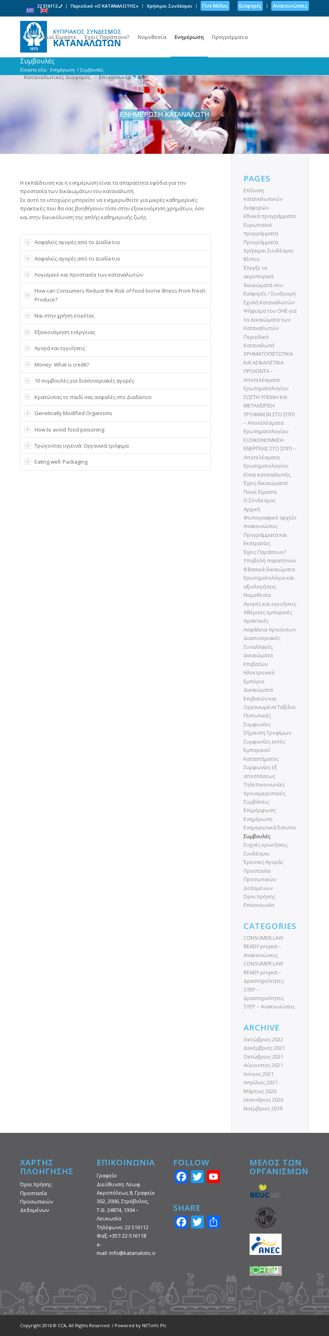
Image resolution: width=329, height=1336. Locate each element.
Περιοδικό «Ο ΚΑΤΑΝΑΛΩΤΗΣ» (104, 6)
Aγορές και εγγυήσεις (270, 603)
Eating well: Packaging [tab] (61, 461)
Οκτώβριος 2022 (263, 1039)
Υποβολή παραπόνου (270, 560)
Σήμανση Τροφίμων (267, 732)
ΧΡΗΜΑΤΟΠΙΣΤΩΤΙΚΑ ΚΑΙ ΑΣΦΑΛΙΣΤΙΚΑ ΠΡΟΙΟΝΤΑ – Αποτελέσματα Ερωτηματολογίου (268, 371)
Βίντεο (252, 259)
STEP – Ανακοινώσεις (269, 1006)
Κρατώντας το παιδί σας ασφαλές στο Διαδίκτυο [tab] (93, 397)
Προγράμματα (261, 242)
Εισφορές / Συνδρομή (270, 293)
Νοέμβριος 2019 (263, 1108)
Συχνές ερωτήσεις (266, 844)
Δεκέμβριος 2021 (264, 1047)
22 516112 (48, 6)
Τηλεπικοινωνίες (264, 784)
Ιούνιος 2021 (259, 1073)
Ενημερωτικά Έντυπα (270, 827)
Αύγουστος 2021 (263, 1065)
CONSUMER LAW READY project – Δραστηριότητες (264, 972)
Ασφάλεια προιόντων (270, 629)
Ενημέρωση (258, 819)
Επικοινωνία (259, 904)
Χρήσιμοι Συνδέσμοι (169, 6)
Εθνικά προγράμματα (270, 216)
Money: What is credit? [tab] (62, 364)
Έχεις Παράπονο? (265, 552)
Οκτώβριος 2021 (263, 1056)
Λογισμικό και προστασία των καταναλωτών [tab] (89, 274)
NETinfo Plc (154, 1325)
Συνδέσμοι (257, 853)
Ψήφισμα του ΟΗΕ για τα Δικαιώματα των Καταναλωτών (270, 319)
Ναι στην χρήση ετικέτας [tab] (64, 315)
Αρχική (252, 509)
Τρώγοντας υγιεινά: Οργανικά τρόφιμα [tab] (82, 445)
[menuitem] (50, 6)
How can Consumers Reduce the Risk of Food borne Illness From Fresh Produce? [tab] (120, 295)
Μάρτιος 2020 (260, 1091)
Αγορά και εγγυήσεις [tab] (60, 348)
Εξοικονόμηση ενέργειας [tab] (65, 332)
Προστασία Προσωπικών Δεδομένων (260, 879)
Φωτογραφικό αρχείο (270, 517)
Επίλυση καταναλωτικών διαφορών (263, 199)
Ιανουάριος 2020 (263, 1099)
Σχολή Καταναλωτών (269, 302)
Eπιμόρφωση (260, 810)
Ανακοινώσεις (261, 526)
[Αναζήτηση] (141, 77)
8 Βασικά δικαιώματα (269, 569)
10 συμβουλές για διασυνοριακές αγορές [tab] (84, 380)
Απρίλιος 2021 (261, 1082)
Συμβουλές (257, 836)
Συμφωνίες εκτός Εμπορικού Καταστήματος (264, 750)
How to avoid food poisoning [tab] (69, 429)
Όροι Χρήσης (259, 896)
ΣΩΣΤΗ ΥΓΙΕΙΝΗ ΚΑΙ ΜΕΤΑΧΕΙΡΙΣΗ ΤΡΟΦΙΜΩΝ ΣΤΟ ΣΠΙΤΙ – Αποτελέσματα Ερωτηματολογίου (269, 414)
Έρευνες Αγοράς (263, 862)
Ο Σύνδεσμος (260, 500)
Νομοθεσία (257, 595)
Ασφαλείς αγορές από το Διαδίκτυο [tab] (77, 242)
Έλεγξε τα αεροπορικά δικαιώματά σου (263, 276)
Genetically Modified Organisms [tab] (73, 413)
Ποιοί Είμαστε (260, 491)
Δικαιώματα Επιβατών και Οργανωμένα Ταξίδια (269, 698)
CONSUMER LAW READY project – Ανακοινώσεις (263, 946)
